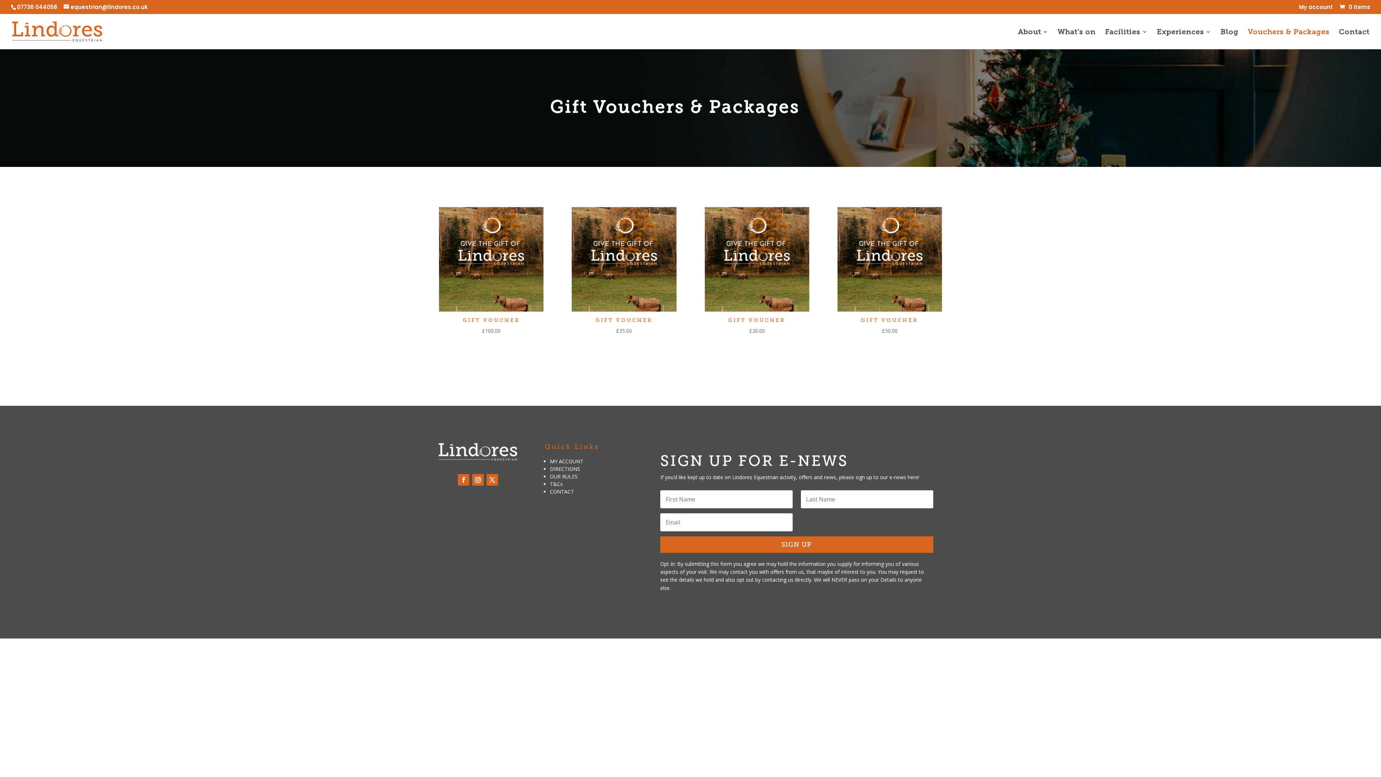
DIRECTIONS (565, 468)
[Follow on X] (492, 480)
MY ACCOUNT (566, 461)
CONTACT (562, 491)
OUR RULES (564, 476)
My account (1316, 7)
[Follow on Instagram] (478, 480)
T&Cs (556, 484)
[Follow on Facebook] (463, 480)
